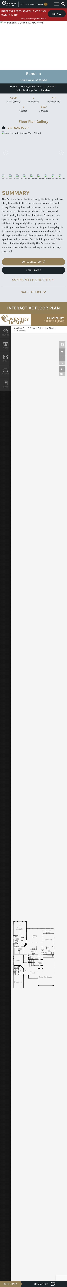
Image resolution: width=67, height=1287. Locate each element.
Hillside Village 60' (27, 90)
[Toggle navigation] (56, 4)
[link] (33, 152)
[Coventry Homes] (25, 4)
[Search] (63, 4)
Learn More (33, 270)
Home (13, 86)
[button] (61, 152)
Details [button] (56, 13)
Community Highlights (31, 280)
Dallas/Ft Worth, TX (32, 86)
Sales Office (32, 292)
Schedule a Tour (32, 261)
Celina (50, 86)
